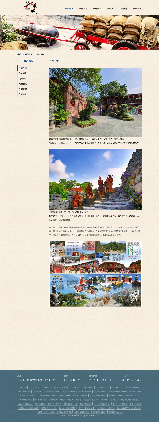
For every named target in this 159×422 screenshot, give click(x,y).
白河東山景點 (47, 387)
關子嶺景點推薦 (40, 400)
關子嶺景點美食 (86, 404)
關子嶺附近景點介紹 (102, 404)
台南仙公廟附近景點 (64, 412)
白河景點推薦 (87, 387)
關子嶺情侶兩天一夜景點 (118, 391)
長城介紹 (23, 68)
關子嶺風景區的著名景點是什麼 (128, 408)
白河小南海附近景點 (98, 395)
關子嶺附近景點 (100, 391)
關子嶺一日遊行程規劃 (110, 400)
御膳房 (110, 8)
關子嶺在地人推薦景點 (28, 395)
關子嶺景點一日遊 (132, 395)
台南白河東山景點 (101, 387)
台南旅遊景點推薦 (98, 412)
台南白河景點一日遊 (131, 387)
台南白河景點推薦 (24, 391)
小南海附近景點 (64, 395)
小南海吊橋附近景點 (80, 395)
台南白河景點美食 (54, 404)
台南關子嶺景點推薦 (119, 404)
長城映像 (23, 94)
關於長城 (69, 8)
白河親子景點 (75, 387)
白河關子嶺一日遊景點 (57, 400)
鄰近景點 (97, 8)
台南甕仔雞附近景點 (82, 412)
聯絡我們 (137, 8)
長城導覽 (23, 73)
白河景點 (23, 387)
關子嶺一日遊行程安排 (87, 408)
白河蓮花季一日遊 (70, 404)
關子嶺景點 (38, 391)
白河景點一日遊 (61, 387)
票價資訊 (23, 83)
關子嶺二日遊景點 (69, 391)
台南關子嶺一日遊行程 (106, 408)
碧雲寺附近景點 (135, 404)
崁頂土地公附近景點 (91, 400)
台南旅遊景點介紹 (114, 412)
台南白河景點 (34, 387)
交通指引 (23, 78)
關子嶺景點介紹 (25, 400)
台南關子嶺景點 (135, 391)
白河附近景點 (116, 387)
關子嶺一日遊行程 (74, 400)
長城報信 (23, 88)
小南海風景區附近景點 (47, 395)
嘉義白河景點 (40, 404)
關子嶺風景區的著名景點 (130, 400)
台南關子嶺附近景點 (52, 391)
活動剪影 (123, 8)
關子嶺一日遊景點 (85, 391)
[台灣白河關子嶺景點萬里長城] (30, 7)
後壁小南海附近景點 (115, 395)
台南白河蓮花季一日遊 (46, 412)
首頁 (19, 54)
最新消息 (83, 8)
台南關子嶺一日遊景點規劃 (29, 408)
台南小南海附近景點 (25, 404)
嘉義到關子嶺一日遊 (49, 408)
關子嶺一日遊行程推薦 (67, 408)
